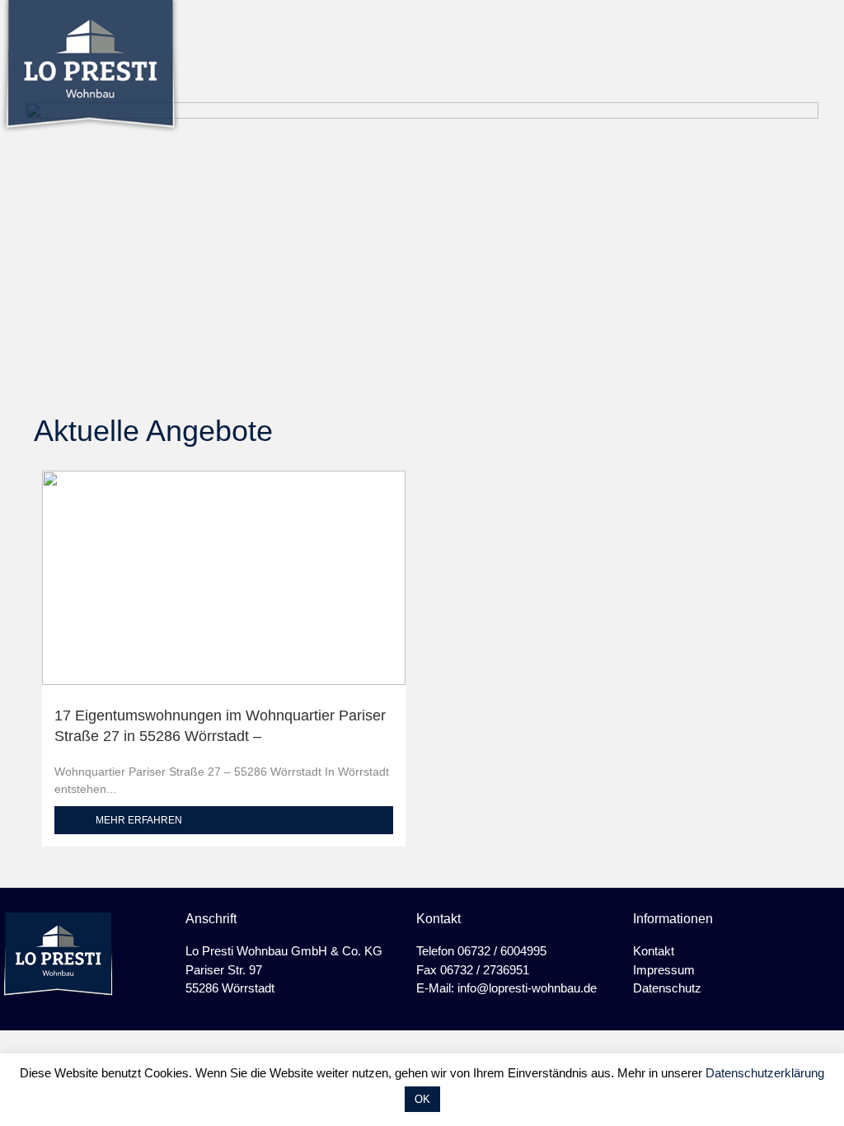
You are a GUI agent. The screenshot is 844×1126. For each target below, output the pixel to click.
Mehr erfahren (139, 820)
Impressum (664, 970)
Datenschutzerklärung (765, 1073)
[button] (830, 51)
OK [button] (422, 1099)
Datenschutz (667, 988)
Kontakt (653, 951)
